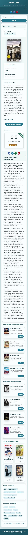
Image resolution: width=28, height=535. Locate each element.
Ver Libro (21, 336)
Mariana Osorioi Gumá (9, 497)
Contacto (16, 532)
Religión (15, 509)
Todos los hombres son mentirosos (15, 400)
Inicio (4, 26)
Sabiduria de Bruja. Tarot (19, 478)
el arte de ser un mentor (9, 492)
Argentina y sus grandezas (17, 368)
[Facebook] (14, 12)
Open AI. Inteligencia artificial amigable (8, 458)
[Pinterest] (17, 12)
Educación (12, 507)
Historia (18, 512)
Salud (20, 515)
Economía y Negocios (9, 512)
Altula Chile (14, 2)
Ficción (8, 26)
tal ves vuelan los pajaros (10, 494)
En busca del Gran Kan (15, 328)
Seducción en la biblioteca (16, 427)
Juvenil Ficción (7, 509)
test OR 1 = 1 (20, 492)
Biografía (6, 518)
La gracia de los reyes (15, 414)
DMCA (20, 532)
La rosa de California (20, 458)
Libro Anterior (9, 523)
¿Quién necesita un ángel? (16, 386)
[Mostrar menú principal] (25, 8)
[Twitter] (11, 12)
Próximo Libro (19, 523)
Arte (5, 515)
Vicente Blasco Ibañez (9, 33)
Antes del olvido (8, 478)
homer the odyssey (12, 489)
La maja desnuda (14, 355)
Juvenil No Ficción (12, 515)
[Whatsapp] (15, 153)
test (5, 489)
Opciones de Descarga (14, 124)
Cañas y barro (13, 342)
